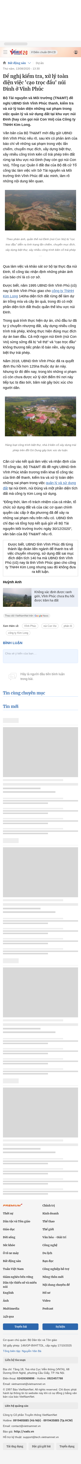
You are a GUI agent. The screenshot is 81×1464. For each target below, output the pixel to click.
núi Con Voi (49, 625)
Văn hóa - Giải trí (54, 1237)
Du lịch (47, 1253)
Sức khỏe (9, 1245)
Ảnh (6, 1300)
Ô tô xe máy (11, 1253)
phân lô (68, 625)
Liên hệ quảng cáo (16, 1406)
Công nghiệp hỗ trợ (55, 1269)
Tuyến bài (21, 1326)
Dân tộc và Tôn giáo (16, 1221)
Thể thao (48, 1221)
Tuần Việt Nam (13, 1269)
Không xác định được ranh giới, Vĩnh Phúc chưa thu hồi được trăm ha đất (54, 596)
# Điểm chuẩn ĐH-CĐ (43, 52)
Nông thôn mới (53, 1277)
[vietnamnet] (18, 54)
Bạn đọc (47, 1261)
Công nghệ (49, 1245)
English (8, 1293)
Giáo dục (9, 1229)
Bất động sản (17, 63)
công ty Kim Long (18, 632)
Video (46, 1300)
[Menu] (5, 52)
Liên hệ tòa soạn (15, 1360)
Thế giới (48, 1229)
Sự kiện (60, 1326)
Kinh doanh (50, 1213)
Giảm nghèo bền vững (18, 1277)
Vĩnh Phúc (30, 625)
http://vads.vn (24, 1431)
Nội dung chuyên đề (56, 1285)
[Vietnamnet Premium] (13, 1207)
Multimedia (11, 1308)
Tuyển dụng (67, 1446)
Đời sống (9, 1237)
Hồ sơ (46, 1293)
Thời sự (8, 1213)
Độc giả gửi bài (41, 1446)
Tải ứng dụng (14, 1446)
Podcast (47, 1308)
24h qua (8, 1316)
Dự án (40, 63)
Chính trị (48, 1205)
